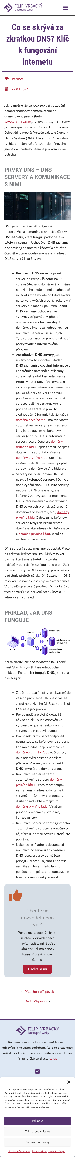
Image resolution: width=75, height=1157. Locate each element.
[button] (69, 1082)
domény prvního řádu (32, 458)
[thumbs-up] (15, 895)
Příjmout (37, 1121)
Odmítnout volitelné (37, 1131)
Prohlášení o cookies (19, 1151)
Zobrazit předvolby (37, 1142)
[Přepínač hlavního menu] (66, 7)
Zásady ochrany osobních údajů (48, 1151)
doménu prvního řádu (32, 806)
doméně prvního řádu (34, 534)
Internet (17, 79)
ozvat (53, 1058)
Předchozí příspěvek (39, 991)
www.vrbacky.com (17, 122)
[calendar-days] (7, 89)
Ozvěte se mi (37, 969)
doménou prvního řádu (32, 752)
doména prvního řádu (32, 420)
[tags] (7, 78)
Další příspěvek (36, 1001)
